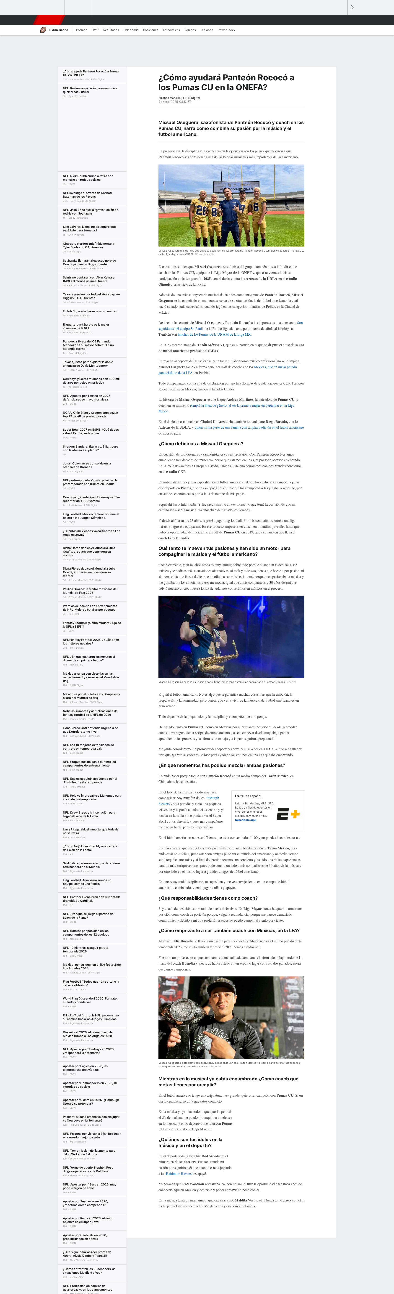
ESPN (49, 20)
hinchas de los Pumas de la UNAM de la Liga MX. (214, 334)
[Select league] (51, 7)
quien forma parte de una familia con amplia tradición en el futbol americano (249, 427)
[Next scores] (352, 7)
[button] (342, 20)
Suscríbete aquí (245, 820)
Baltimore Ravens (179, 1173)
